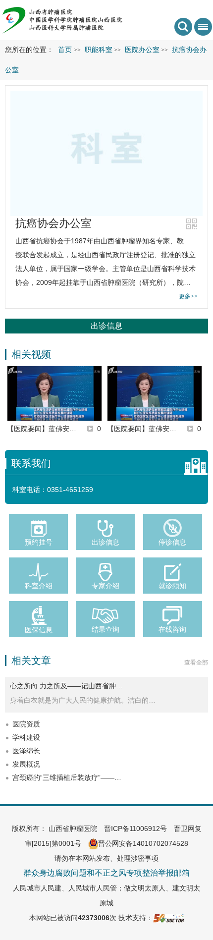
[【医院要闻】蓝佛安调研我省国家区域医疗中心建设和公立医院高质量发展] (54, 393)
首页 (65, 50)
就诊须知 (172, 586)
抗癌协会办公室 (53, 223)
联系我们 (31, 463)
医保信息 (39, 630)
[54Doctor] (168, 918)
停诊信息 (172, 542)
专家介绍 (105, 586)
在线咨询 (172, 629)
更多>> (188, 296)
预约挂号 (39, 542)
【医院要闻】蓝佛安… (41, 429)
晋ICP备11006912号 (135, 828)
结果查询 (105, 629)
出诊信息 (106, 326)
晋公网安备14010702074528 (143, 843)
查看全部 (196, 662)
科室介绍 (39, 586)
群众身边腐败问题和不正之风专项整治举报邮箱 (106, 873)
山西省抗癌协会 (39, 241)
